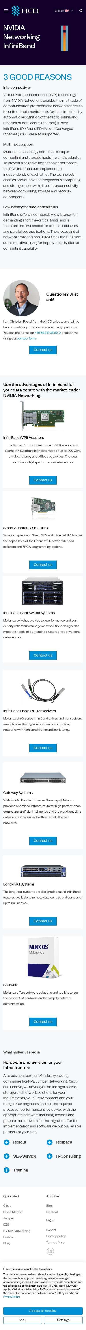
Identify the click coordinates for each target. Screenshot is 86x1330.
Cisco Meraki (12, 1212)
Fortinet (9, 1237)
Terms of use (55, 1242)
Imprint (51, 1230)
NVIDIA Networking (16, 1231)
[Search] (81, 11)
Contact (52, 1212)
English (59, 11)
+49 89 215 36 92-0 (48, 333)
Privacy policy (56, 1236)
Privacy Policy (11, 1297)
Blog (6, 1243)
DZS (6, 1225)
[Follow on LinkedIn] (50, 1251)
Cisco (7, 1206)
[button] (6, 10)
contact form (26, 338)
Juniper (8, 1218)
